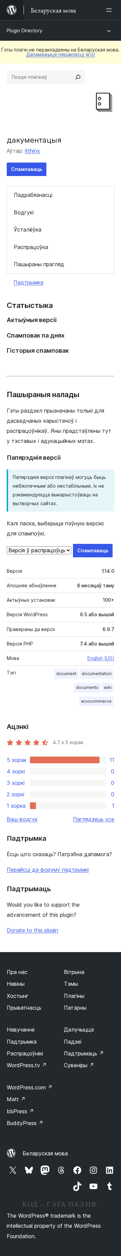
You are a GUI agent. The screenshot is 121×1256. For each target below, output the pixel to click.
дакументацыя (34, 140)
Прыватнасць (24, 1007)
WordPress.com (29, 1087)
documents (87, 687)
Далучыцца (79, 1029)
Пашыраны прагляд (39, 264)
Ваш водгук (22, 819)
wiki (108, 687)
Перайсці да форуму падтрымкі (48, 869)
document (66, 673)
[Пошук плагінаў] (78, 77)
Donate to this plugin (32, 930)
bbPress (20, 1111)
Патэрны (75, 1007)
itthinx (32, 150)
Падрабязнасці (33, 194)
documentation (97, 673)
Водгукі (24, 212)
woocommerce (96, 701)
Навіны (16, 983)
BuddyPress (25, 1123)
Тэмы (71, 983)
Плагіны (74, 995)
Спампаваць (26, 169)
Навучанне (21, 1029)
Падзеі (72, 1041)
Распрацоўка (31, 247)
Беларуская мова (45, 1153)
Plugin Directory (24, 30)
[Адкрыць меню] (110, 10)
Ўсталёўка (27, 229)
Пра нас (17, 972)
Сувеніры (79, 1065)
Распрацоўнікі (25, 1053)
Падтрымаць (84, 1053)
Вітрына (74, 972)
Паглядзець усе (93, 819)
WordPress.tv (27, 1065)
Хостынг (18, 995)
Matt (16, 1099)
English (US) (100, 658)
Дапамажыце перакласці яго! (60, 54)
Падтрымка (28, 282)
